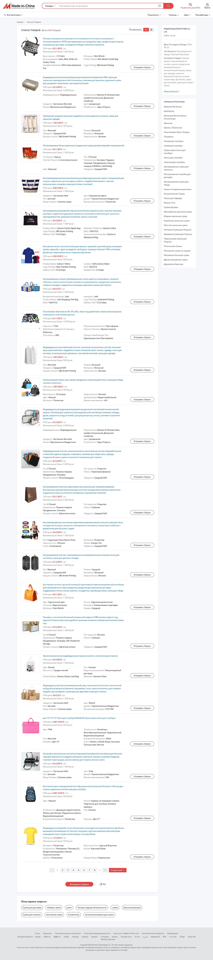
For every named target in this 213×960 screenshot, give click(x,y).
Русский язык (126, 937)
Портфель (169, 136)
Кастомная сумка (54, 914)
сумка (115, 907)
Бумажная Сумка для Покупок (178, 234)
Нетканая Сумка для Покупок (177, 229)
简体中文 (47, 937)
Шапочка (168, 123)
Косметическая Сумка (174, 193)
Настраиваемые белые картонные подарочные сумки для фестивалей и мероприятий (83, 145)
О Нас (37, 933)
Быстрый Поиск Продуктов (153, 933)
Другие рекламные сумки (175, 259)
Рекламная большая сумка (176, 255)
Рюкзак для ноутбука (173, 141)
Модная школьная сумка (175, 216)
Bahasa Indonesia (108, 939)
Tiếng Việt (192, 937)
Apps (186, 14)
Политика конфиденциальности (97, 933)
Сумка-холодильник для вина (177, 189)
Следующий (118, 870)
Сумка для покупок (31, 914)
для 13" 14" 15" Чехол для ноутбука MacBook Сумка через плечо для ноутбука (79, 718)
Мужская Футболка (173, 106)
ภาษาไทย (172, 937)
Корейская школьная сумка (177, 220)
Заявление (47, 933)
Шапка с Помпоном (173, 127)
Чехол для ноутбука (173, 157)
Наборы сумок (54, 907)
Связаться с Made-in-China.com (126, 933)
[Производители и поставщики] (18, 6)
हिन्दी (164, 937)
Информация (172, 933)
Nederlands (155, 937)
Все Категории (13, 14)
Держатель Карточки (173, 264)
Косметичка (73, 914)
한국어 (137, 937)
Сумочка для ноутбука (174, 162)
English (38, 937)
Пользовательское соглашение (68, 933)
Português (105, 937)
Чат (104, 884)
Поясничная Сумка (173, 246)
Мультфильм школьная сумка (178, 211)
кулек (69, 907)
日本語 (66, 937)
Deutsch (94, 937)
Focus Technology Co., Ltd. (103, 945)
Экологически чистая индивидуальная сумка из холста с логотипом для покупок (80, 655)
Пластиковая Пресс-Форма (176, 132)
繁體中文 (57, 937)
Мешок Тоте (169, 202)
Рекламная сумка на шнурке (177, 250)
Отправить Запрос (142, 67)
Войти (207, 7)
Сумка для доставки (32, 907)
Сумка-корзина (171, 207)
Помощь (173, 14)
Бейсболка (169, 111)
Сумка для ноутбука (173, 145)
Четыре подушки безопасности (91, 907)
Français (75, 937)
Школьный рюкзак (132, 907)
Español (85, 937)
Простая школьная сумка (175, 225)
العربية (145, 937)
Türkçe (182, 937)
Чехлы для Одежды (173, 198)
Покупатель (153, 14)
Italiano (115, 937)
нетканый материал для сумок (99, 914)
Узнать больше (172, 91)
